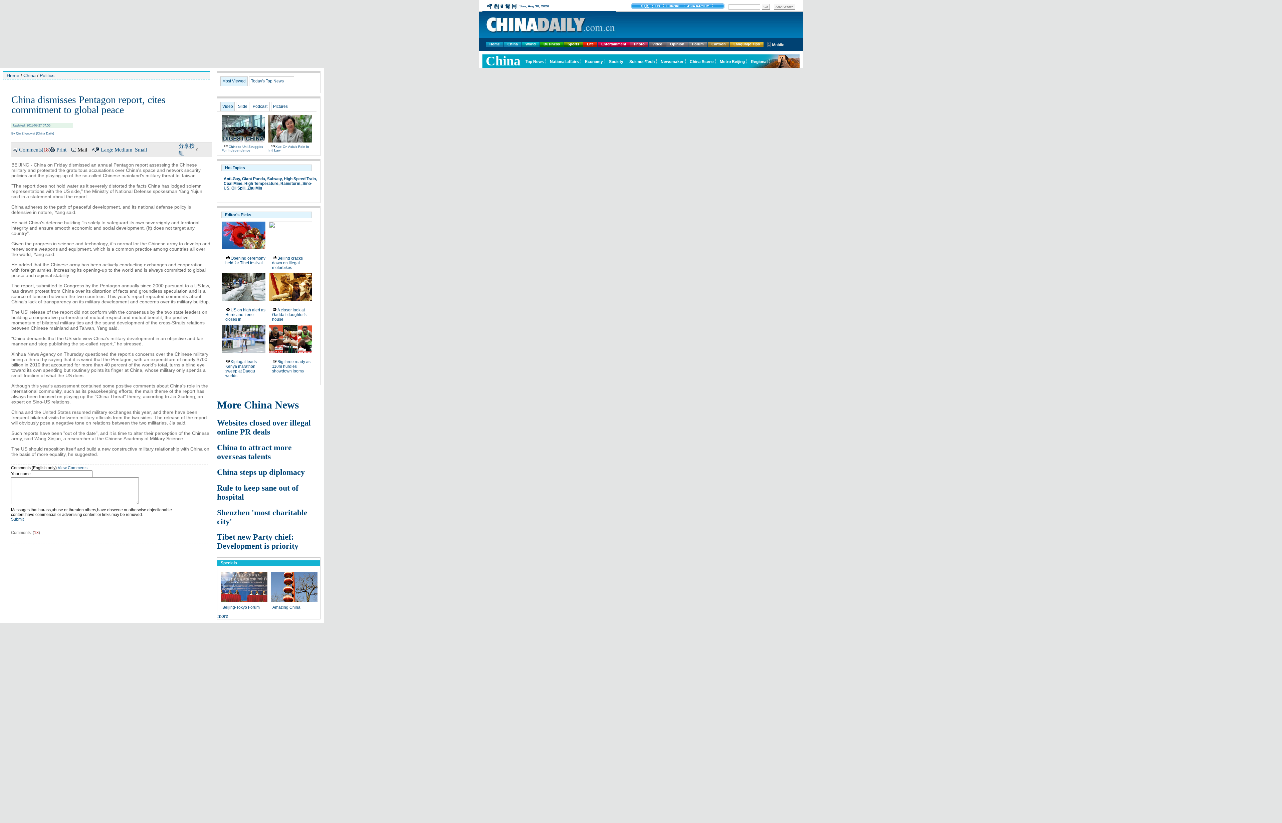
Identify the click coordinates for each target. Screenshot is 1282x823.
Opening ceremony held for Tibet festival (245, 260)
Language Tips (746, 44)
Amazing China (286, 607)
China (512, 44)
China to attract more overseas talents (254, 452)
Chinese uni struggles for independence (242, 148)
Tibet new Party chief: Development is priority (257, 541)
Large (107, 150)
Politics (47, 75)
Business (552, 44)
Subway (274, 179)
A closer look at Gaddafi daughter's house (289, 315)
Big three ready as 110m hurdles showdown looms (291, 366)
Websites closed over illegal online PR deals (264, 427)
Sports (573, 44)
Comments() (34, 150)
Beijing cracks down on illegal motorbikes (287, 263)
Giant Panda (253, 179)
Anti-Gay (232, 179)
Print (61, 150)
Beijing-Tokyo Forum (241, 607)
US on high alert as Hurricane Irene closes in (245, 315)
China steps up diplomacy (261, 472)
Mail (82, 150)
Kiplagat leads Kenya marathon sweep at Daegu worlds (241, 368)
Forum (698, 44)
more (222, 616)
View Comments (72, 468)
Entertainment (613, 44)
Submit (17, 519)
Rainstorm (290, 183)
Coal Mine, (233, 183)
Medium (123, 150)
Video (657, 44)
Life (590, 44)
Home (494, 44)
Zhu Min (254, 188)
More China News (258, 405)
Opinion (677, 44)
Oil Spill (238, 188)
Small (141, 150)
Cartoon (718, 44)
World (530, 44)
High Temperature (261, 183)
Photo (639, 44)
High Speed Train (300, 179)
